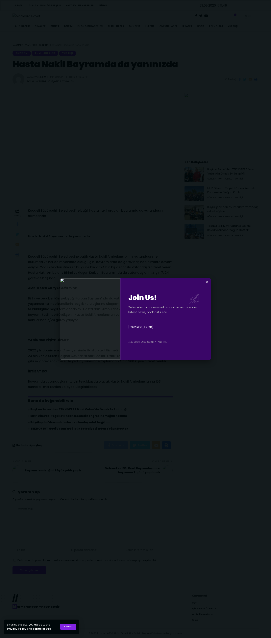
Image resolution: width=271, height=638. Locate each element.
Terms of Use (42, 628)
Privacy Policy (16, 628)
